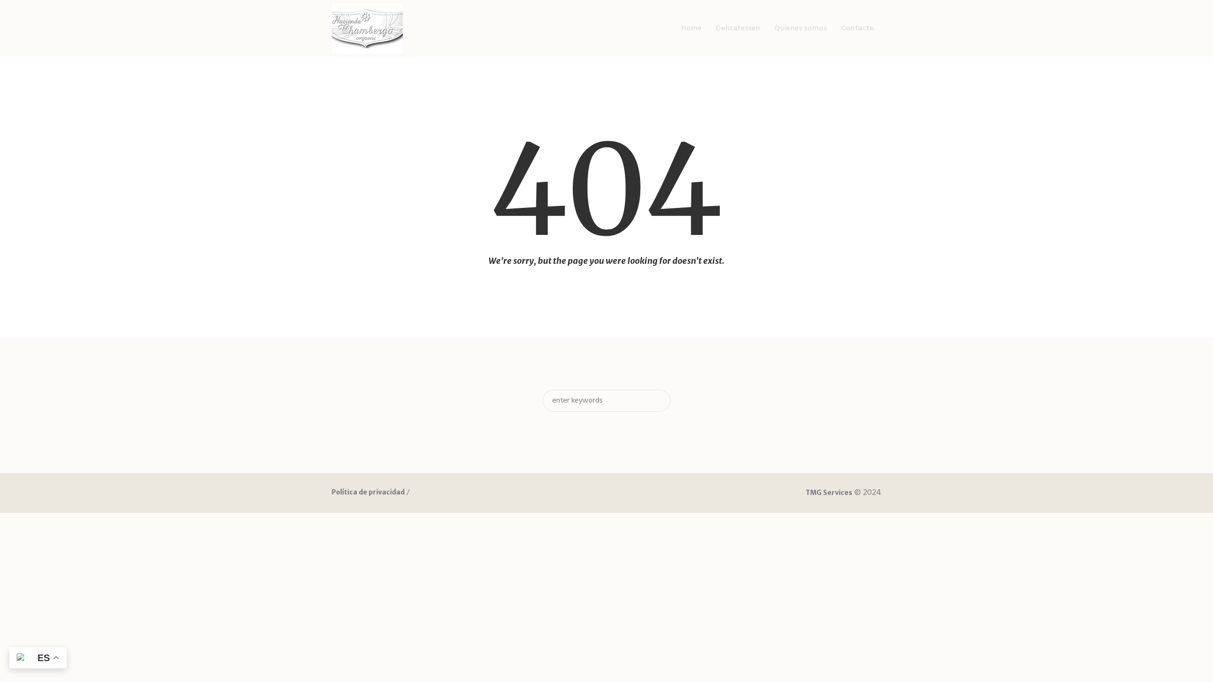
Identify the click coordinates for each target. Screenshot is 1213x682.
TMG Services (829, 492)
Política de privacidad (368, 492)
